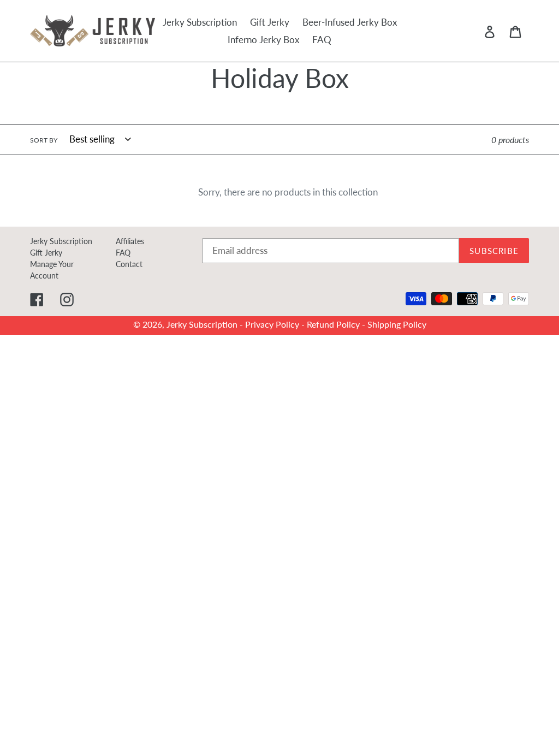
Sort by (43, 140)
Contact (129, 264)
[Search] (474, 31)
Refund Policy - (337, 324)
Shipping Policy (396, 324)
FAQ (123, 252)
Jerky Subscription (61, 241)
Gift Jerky (46, 252)
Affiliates (130, 241)
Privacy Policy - (276, 324)
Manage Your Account (52, 269)
